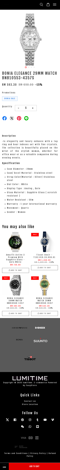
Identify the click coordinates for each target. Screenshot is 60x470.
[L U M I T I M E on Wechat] (22, 428)
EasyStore (31, 385)
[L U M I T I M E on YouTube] (45, 421)
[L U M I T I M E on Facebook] (15, 421)
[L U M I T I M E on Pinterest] (22, 421)
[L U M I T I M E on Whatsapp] (30, 428)
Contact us (30, 401)
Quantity (7, 106)
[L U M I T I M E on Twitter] (7, 421)
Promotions (8, 92)
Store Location (30, 404)
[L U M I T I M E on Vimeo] (53, 421)
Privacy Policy (38, 453)
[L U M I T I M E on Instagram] (30, 421)
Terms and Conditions (16, 453)
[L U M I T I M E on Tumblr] (37, 421)
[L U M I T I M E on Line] (37, 428)
